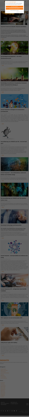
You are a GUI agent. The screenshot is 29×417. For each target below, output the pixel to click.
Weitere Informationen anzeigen (14, 10)
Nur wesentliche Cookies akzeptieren (14, 8)
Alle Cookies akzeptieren (14, 6)
